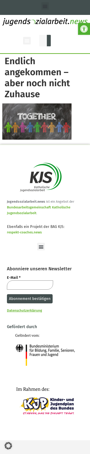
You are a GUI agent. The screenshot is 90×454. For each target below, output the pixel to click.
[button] (84, 29)
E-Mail (14, 277)
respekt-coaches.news (24, 232)
